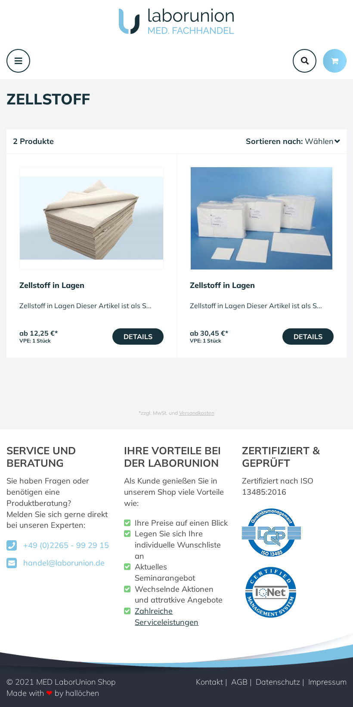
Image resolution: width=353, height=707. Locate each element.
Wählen (319, 141)
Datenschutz (278, 682)
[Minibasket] (335, 61)
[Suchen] (304, 60)
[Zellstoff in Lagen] (91, 218)
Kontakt (209, 682)
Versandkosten (196, 413)
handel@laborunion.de (64, 563)
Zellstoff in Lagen (51, 285)
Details (138, 336)
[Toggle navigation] (18, 61)
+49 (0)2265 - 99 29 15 (66, 545)
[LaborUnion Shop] (176, 21)
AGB (239, 682)
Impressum (327, 682)
